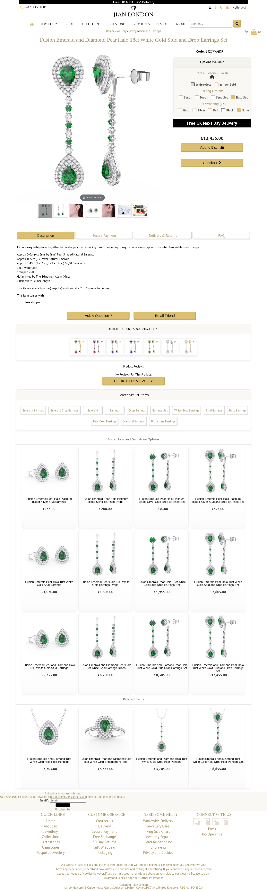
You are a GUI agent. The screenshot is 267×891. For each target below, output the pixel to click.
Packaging (104, 852)
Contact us (104, 820)
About (181, 24)
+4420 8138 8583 (35, 7)
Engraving (158, 847)
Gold (186, 110)
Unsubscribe (62, 809)
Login (244, 7)
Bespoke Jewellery (51, 852)
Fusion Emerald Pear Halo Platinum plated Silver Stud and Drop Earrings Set (218, 500)
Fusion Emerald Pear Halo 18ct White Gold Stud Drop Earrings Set (162, 583)
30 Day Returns (104, 842)
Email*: (44, 800)
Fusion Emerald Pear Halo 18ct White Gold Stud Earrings (49, 583)
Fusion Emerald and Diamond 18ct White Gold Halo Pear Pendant (49, 760)
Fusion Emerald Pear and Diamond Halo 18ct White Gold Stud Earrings (49, 666)
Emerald (93, 410)
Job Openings (212, 834)
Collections (90, 24)
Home (109, 31)
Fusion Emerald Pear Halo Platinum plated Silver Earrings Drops (105, 500)
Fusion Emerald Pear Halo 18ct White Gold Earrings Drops (105, 583)
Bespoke (162, 24)
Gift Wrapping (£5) (212, 103)
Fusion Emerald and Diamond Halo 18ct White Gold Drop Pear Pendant (161, 760)
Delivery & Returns (163, 235)
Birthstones (116, 24)
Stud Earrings (214, 410)
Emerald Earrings (33, 410)
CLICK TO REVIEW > (133, 381)
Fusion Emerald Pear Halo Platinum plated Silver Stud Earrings (49, 500)
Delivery (104, 826)
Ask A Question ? (98, 315)
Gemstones (141, 24)
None (245, 110)
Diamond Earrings (150, 31)
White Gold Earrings (186, 410)
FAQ (221, 235)
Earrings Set (160, 410)
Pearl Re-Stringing (158, 842)
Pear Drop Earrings (104, 421)
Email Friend (165, 315)
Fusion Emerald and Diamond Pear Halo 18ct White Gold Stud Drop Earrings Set (161, 666)
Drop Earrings (137, 410)
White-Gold (203, 84)
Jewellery (49, 24)
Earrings (133, 31)
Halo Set (242, 97)
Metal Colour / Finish (212, 73)
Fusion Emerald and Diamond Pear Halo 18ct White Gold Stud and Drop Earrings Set (218, 667)
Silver (201, 110)
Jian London (141, 885)
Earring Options (212, 91)
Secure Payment (104, 235)
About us (51, 826)
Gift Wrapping (104, 847)
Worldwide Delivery (158, 820)
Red (215, 110)
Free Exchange (104, 836)
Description (45, 235)
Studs (188, 97)
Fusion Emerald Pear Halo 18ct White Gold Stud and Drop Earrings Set (218, 583)
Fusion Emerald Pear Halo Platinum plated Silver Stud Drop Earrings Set (162, 500)
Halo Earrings (237, 410)
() (259, 32)
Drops (204, 97)
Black (230, 110)
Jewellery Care (158, 826)
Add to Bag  (212, 147)
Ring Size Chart (158, 831)
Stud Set (222, 97)
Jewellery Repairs (158, 836)
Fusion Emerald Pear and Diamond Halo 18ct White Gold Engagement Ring (105, 760)
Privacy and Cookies (158, 852)
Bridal (69, 24)
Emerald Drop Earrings (65, 410)
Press (212, 828)
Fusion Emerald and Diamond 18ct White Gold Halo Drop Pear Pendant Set (218, 760)
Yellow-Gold (228, 84)
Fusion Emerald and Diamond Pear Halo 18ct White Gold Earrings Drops (105, 666)
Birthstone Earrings (163, 421)
